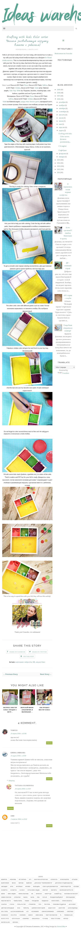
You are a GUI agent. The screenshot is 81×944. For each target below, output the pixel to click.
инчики (27, 886)
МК (34, 662)
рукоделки (35, 901)
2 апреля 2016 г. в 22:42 (19, 819)
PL (60, 915)
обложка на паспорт (71, 893)
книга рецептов (66, 886)
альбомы (13, 879)
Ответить (49, 742)
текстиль (47, 904)
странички (32, 904)
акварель (4, 879)
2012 (58, 169)
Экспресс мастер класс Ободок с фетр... (10, 710)
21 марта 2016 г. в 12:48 (18, 733)
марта (61, 130)
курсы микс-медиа (34, 890)
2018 (58, 93)
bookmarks (35, 911)
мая (60, 124)
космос (22, 890)
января (61, 157)
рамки (27, 901)
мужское (39, 893)
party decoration (51, 915)
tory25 (14, 730)
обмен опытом (6, 897)
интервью (19, 886)
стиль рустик (21, 904)
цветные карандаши (7, 908)
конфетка (13, 890)
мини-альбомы (23, 893)
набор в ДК (48, 893)
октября (62, 108)
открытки (17, 897)
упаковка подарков (59, 904)
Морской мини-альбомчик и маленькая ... (27, 710)
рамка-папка (18, 901)
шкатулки (62, 908)
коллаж (76, 886)
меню (3, 893)
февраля (62, 154)
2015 (58, 160)
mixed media (39, 915)
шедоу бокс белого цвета (30, 102)
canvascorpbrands (48, 911)
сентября (62, 112)
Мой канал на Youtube (63, 53)
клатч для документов (50, 886)
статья (12, 904)
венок (14, 883)
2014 (58, 163)
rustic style (5, 918)
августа (62, 115)
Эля (12, 816)
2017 (58, 96)
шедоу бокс (40, 662)
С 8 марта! (62, 146)
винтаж (21, 883)
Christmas (70, 911)
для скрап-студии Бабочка (63, 883)
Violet (36, 88)
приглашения (70, 897)
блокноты (54, 879)
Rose (26, 85)
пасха (32, 897)
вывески (29, 883)
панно (25, 897)
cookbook (4, 915)
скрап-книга (55, 901)
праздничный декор (56, 897)
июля (61, 118)
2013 (58, 166)
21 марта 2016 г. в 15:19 (18, 756)
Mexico (30, 915)
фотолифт (72, 904)
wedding (15, 922)
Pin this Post (28, 656)
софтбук (4, 904)
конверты (4, 890)
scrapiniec (26, 918)
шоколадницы (73, 908)
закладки (4, 886)
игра (11, 886)
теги (39, 904)
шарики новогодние (38, 908)
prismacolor (68, 915)
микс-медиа (12, 893)
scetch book (16, 918)
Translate (65, 373)
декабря (62, 102)
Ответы (12, 781)
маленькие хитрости (23, 662)
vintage (65, 918)
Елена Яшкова (18, 753)
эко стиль (4, 911)
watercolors (5, 922)
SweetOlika (61, 926)
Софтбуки (62, 150)
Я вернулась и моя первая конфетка (66, 189)
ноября (61, 105)
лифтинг (45, 890)
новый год (57, 893)
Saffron (44, 85)
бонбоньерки (64, 879)
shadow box (36, 918)
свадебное (45, 901)
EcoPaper (23, 915)
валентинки (5, 883)
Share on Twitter (39, 652)
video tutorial (55, 918)
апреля (62, 127)
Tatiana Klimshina (24, 785)
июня (61, 121)
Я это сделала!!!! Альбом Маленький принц (66, 233)
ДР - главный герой (67, 265)
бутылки (74, 879)
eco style (14, 915)
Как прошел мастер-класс (44, 709)
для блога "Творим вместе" (43, 883)
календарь (36, 886)
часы (18, 908)
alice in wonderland (17, 911)
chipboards (60, 911)
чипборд (26, 908)
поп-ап (44, 897)
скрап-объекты (67, 901)
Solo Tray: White (15, 90)
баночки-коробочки (41, 879)
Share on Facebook (17, 652)
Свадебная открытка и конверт (67, 328)
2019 (58, 90)
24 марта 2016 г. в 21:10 (23, 789)
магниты (54, 890)
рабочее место (6, 901)
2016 (58, 99)
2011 (58, 172)
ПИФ (38, 897)
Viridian (17, 88)
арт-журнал (22, 879)
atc (27, 911)
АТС (30, 879)
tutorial (45, 918)
